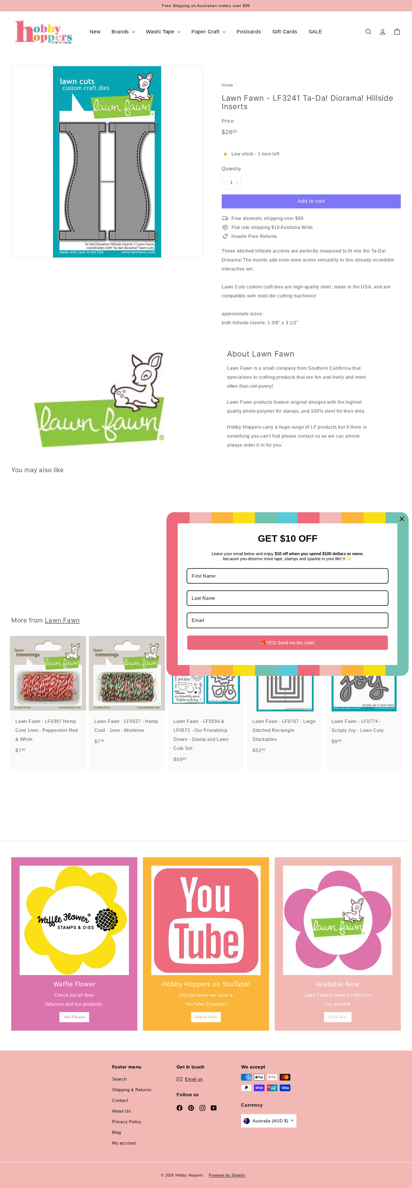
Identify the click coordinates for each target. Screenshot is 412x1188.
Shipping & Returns (131, 1089)
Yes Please (74, 1017)
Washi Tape (161, 32)
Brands (121, 32)
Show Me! (337, 1017)
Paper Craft (206, 32)
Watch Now (206, 1017)
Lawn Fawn (62, 620)
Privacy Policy (127, 1121)
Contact (120, 1100)
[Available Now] (337, 920)
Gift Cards (284, 32)
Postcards (249, 32)
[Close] (402, 518)
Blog (116, 1132)
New (95, 32)
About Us (121, 1111)
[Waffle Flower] (74, 920)
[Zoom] (107, 162)
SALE (315, 32)
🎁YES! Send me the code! (287, 642)
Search (119, 1079)
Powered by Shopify (227, 1175)
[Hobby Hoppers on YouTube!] (206, 920)
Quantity (231, 168)
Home (227, 85)
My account (124, 1143)
